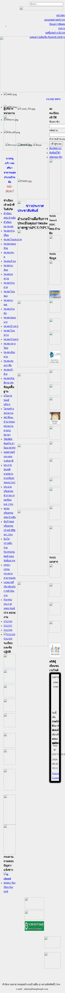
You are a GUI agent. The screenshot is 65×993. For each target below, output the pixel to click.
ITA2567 (8, 626)
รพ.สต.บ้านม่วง (11, 339)
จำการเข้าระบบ (57, 139)
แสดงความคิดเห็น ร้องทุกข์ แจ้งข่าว (47, 37)
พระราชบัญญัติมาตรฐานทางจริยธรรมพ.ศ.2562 (9, 474)
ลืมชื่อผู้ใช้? (54, 153)
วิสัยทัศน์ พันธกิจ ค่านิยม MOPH (9, 443)
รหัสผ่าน (53, 130)
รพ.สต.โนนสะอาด (13, 239)
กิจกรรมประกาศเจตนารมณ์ (9, 604)
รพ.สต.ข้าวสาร (11, 326)
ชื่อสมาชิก (54, 122)
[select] (10, 878)
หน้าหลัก (60, 15)
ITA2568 (8, 630)
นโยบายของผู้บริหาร (8, 400)
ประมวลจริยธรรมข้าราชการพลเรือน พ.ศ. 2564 (9, 496)
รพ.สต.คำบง (10, 261)
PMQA (61, 28)
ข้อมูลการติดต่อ (57, 24)
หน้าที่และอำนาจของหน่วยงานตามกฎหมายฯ (9, 426)
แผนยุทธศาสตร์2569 (54, 20)
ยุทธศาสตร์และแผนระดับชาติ (9, 456)
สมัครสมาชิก (55, 157)
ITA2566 (8, 621)
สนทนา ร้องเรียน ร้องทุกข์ (9, 887)
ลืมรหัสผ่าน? (55, 148)
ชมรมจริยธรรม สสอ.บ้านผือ (10, 513)
